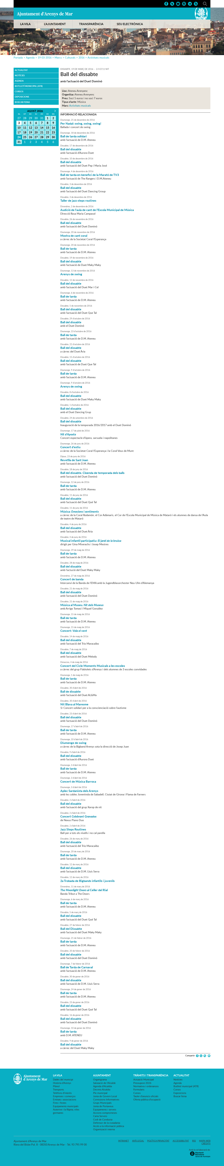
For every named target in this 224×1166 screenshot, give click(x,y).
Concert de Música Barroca (78, 781)
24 (19, 137)
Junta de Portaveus (103, 1106)
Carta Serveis (100, 1116)
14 (41, 128)
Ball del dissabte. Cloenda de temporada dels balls (92, 473)
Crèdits (206, 1143)
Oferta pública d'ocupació (147, 1099)
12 (30, 128)
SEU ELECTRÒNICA (130, 24)
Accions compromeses (105, 1112)
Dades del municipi (63, 1079)
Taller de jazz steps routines (78, 200)
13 (36, 128)
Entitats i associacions (64, 1099)
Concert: (73, 630)
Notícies (20, 75)
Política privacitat (158, 1140)
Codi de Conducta (102, 1119)
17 (19, 132)
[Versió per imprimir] (208, 1055)
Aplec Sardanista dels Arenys (79, 791)
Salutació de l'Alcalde (104, 1083)
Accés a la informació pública (108, 1126)
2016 (81, 57)
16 (53, 128)
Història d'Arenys (62, 1083)
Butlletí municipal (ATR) (29, 86)
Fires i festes (59, 1102)
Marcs (58, 57)
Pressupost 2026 (142, 1083)
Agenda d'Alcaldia (102, 1086)
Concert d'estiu (70, 447)
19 (30, 132)
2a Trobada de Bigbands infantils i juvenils (87, 881)
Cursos (19, 91)
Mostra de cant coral (73, 235)
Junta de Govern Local (105, 1096)
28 (41, 137)
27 (36, 137)
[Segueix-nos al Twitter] (172, 3)
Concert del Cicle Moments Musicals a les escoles (92, 666)
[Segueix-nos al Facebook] (166, 3)
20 (36, 132)
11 (24, 128)
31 (19, 142)
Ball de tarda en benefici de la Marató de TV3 (89, 175)
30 (53, 137)
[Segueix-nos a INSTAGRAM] (184, 3)
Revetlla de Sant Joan (74, 460)
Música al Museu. (81, 605)
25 (24, 137)
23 (53, 132)
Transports (58, 1089)
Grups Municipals (102, 1102)
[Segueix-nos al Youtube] (178, 3)
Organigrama (100, 1079)
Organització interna (104, 1129)
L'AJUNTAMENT (55, 24)
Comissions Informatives (106, 1099)
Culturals (70, 57)
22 (47, 132)
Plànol (56, 1086)
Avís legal (138, 1140)
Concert (78, 816)
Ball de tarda (68, 248)
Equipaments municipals (65, 1106)
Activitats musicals (98, 57)
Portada (18, 57)
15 (47, 128)
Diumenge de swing (73, 743)
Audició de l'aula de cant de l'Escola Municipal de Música (97, 210)
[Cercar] (205, 3)
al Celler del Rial (84, 890)
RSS (194, 1140)
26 (30, 137)
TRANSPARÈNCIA (91, 24)
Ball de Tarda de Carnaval (76, 967)
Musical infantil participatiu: (90, 540)
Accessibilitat (181, 1140)
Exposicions (22, 96)
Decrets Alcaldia (101, 1089)
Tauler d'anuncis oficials (145, 1096)
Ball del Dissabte (71, 929)
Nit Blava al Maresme (74, 704)
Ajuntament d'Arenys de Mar (45, 14)
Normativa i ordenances (146, 1086)
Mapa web (204, 1140)
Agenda (30, 57)
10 (19, 128)
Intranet (123, 1140)
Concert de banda (71, 579)
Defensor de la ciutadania (106, 1122)
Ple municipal (100, 1093)
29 (47, 137)
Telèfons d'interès (62, 1093)
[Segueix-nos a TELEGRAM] (190, 3)
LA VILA (25, 24)
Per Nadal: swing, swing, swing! (80, 123)
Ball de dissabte (70, 691)
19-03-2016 (44, 57)
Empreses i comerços (64, 1096)
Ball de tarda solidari (73, 136)
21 (41, 132)
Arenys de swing (71, 274)
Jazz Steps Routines (73, 829)
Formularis (138, 1089)
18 (24, 132)
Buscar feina (22, 102)
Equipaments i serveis (104, 1109)
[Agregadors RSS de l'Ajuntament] (196, 3)
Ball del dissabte (70, 149)
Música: (79, 511)
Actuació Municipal (143, 1079)
